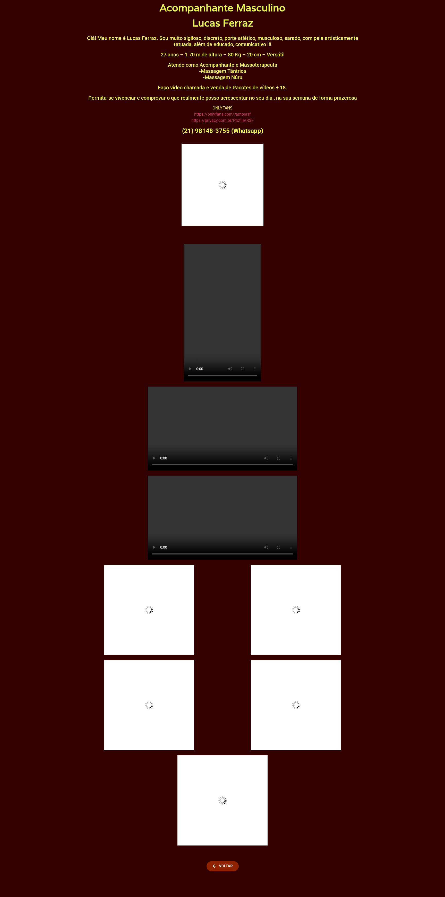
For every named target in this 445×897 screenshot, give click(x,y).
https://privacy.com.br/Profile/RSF (222, 120)
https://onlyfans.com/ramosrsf (222, 114)
